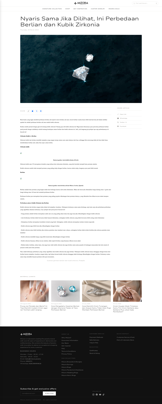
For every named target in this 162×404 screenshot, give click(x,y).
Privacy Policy (67, 354)
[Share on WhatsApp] (32, 111)
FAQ (63, 348)
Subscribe (49, 393)
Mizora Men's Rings (69, 375)
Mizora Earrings (67, 364)
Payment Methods (96, 337)
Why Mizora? (66, 338)
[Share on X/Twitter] (36, 111)
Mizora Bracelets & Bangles (72, 362)
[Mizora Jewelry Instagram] (93, 394)
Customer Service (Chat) (126, 337)
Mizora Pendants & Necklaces (72, 370)
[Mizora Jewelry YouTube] (100, 394)
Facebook (123, 126)
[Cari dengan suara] (156, 3)
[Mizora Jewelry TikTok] (103, 394)
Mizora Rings (66, 367)
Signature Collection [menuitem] (52, 9)
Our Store (65, 343)
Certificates (94, 350)
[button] (145, 3)
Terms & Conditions (69, 351)
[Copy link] (28, 111)
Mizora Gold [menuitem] (114, 9)
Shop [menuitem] (67, 9)
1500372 (29, 361)
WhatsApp (123, 118)
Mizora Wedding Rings (70, 373)
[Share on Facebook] (40, 111)
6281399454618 (35, 363)
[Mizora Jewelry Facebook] (97, 394)
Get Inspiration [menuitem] (80, 9)
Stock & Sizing (95, 353)
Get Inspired (66, 346)
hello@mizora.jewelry (33, 359)
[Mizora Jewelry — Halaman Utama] (81, 3)
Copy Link (123, 114)
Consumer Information (70, 340)
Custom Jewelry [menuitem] (98, 9)
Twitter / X (123, 122)
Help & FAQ (94, 343)
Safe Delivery (94, 340)
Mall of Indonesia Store (125, 340)
